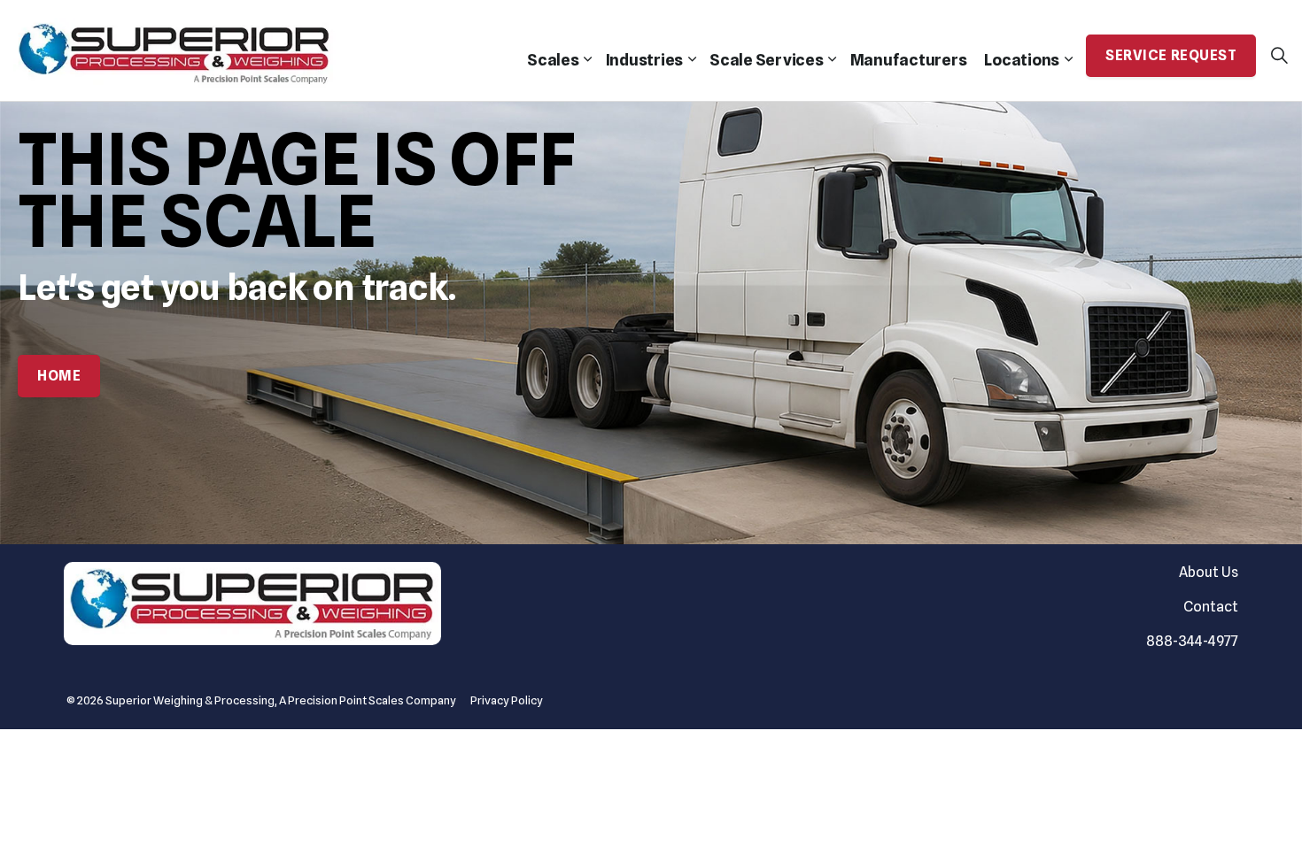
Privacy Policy (506, 700)
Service (1170, 55)
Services (766, 59)
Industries (645, 59)
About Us (1208, 572)
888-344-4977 (1192, 641)
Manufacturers (908, 59)
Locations (1021, 59)
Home (59, 375)
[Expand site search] (1279, 56)
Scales (553, 59)
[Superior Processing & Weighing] (174, 50)
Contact (1210, 606)
